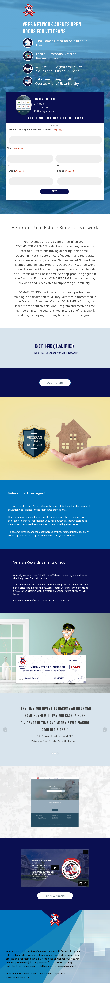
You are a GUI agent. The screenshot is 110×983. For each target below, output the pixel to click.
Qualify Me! (55, 383)
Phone (65, 170)
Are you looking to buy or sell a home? (35, 129)
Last (57, 165)
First (9, 165)
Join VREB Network (55, 895)
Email (16, 170)
